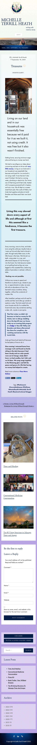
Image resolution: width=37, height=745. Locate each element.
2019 (7, 722)
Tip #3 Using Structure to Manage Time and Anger (17, 687)
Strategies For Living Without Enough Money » (19, 406)
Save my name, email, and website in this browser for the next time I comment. (17, 610)
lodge (12, 326)
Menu (18, 34)
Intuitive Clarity (18, 73)
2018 (7, 725)
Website (6, 600)
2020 (7, 719)
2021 (7, 716)
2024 (7, 707)
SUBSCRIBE (19, 636)
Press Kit (11, 677)
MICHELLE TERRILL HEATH (16, 22)
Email (6, 593)
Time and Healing (10, 466)
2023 (7, 710)
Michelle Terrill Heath (20, 57)
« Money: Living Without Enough (13, 404)
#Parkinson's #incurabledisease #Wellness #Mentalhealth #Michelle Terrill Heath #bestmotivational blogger (20, 388)
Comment (7, 567)
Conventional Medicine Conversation (16, 673)
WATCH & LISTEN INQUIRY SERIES (18, 640)
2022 (7, 713)
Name (6, 585)
